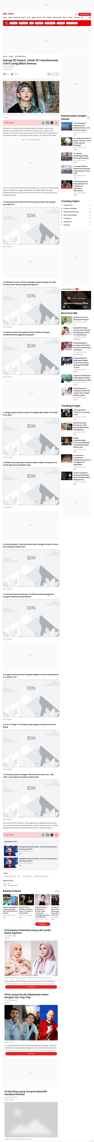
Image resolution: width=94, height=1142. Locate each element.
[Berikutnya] (60, 991)
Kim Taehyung (49, 133)
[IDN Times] (8, 14)
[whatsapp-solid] (43, 122)
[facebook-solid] (47, 122)
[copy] (56, 122)
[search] (76, 14)
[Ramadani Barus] (5, 884)
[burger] (90, 18)
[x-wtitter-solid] (51, 122)
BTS (4, 128)
